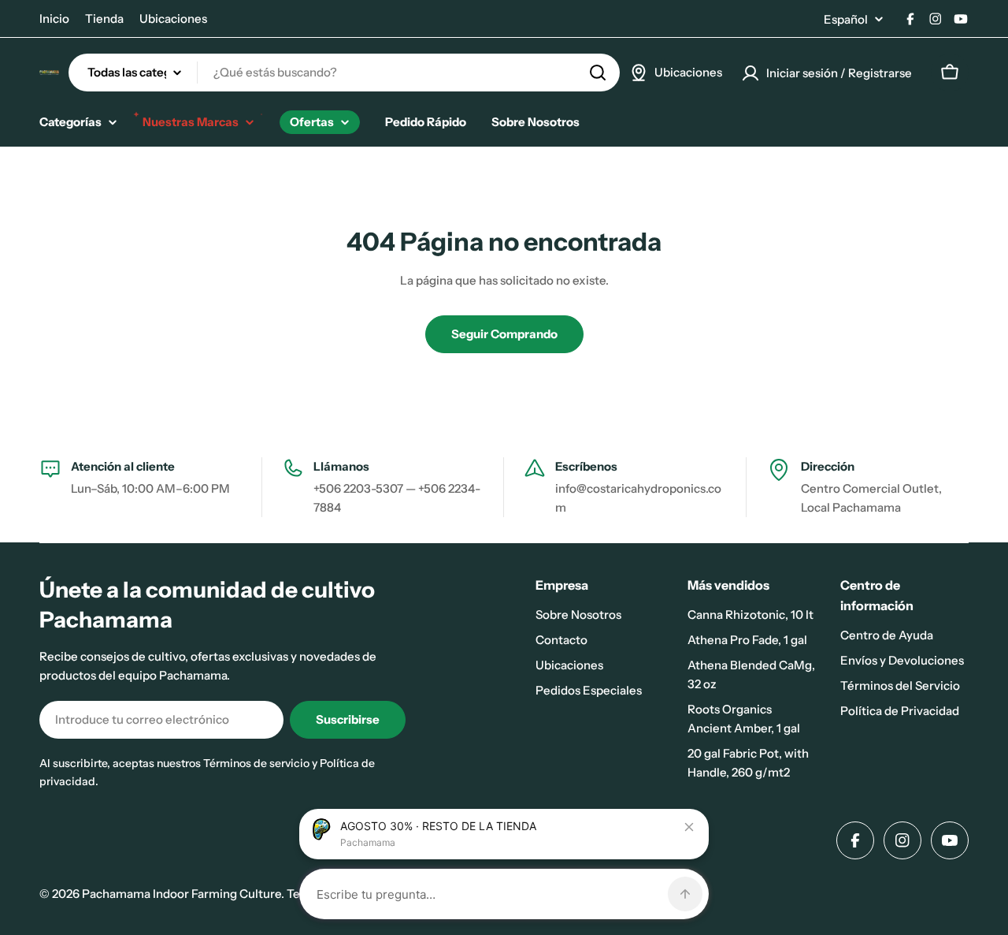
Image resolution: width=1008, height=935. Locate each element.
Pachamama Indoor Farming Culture (181, 893)
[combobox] (344, 72)
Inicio (54, 18)
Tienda (104, 18)
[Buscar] (597, 72)
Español (846, 19)
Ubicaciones (173, 18)
